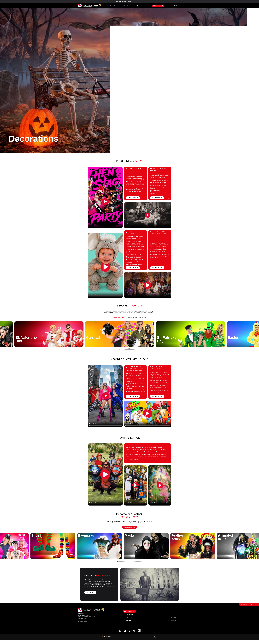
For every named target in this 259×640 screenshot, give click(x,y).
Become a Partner (158, 5)
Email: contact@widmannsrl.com (86, 623)
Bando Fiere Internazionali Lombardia (173, 623)
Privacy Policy (173, 617)
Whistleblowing (173, 620)
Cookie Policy (173, 615)
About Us (126, 5)
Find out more (131, 198)
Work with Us (140, 5)
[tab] (125, 349)
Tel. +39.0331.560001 (83, 621)
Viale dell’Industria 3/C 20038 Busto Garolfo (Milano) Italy (86, 616)
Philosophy (113, 5)
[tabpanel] (129, 80)
